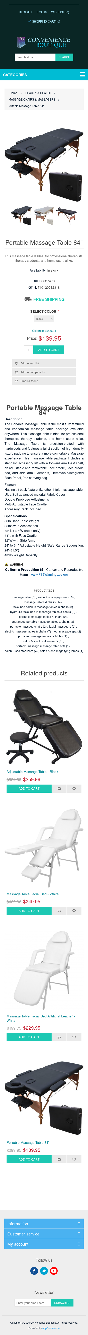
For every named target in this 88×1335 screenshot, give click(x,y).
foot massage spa (65, 631)
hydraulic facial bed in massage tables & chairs (40, 612)
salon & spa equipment (53, 597)
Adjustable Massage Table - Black (32, 771)
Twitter (44, 1271)
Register (26, 12)
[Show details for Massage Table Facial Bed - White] (44, 848)
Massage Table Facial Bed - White (33, 894)
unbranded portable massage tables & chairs (40, 621)
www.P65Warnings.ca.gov (49, 574)
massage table (21, 597)
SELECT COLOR (43, 311)
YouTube (54, 1271)
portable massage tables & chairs (40, 617)
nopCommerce (51, 1328)
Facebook (34, 1271)
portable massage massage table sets (40, 646)
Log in (42, 12)
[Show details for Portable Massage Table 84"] (44, 1097)
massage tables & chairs (40, 602)
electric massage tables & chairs (25, 631)
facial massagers (60, 626)
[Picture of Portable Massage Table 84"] (21, 215)
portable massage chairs (26, 626)
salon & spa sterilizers (19, 651)
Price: (32, 338)
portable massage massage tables (40, 636)
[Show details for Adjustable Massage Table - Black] (44, 726)
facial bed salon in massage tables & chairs (41, 607)
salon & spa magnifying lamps (59, 651)
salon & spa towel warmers (40, 641)
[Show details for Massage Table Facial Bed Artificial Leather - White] (44, 970)
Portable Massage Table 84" (28, 1142)
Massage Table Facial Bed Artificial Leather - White (41, 1018)
